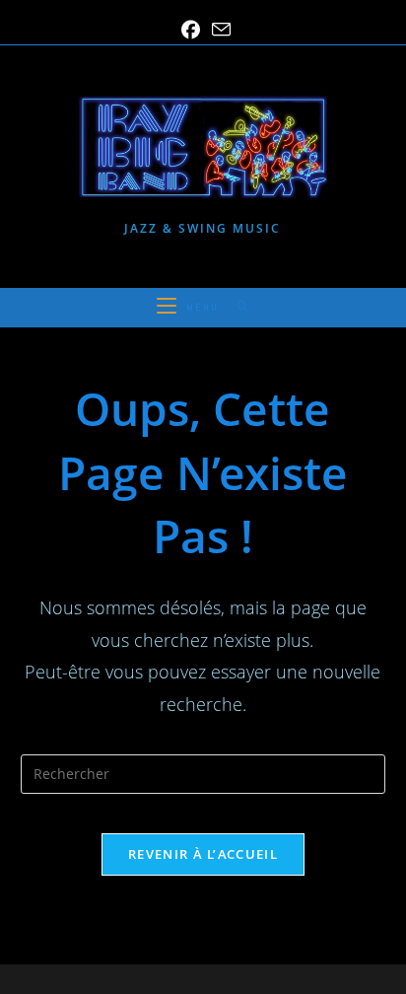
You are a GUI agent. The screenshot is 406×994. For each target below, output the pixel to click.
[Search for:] (236, 307)
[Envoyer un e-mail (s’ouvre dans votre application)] (218, 29)
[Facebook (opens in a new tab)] (190, 30)
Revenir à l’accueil (203, 854)
